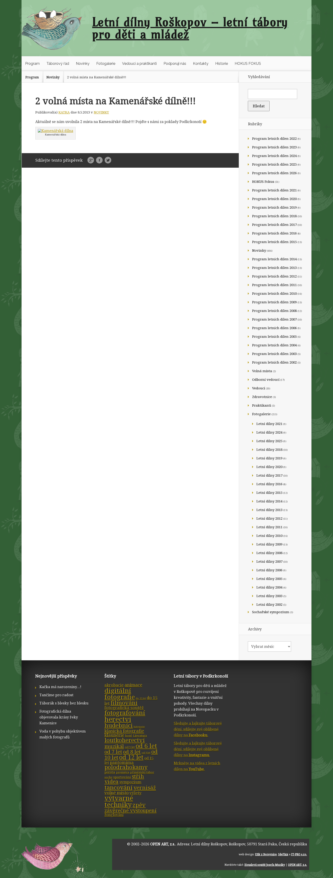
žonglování (113, 814)
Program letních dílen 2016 (274, 233)
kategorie (139, 726)
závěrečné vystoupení (130, 810)
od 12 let (131, 757)
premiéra (122, 772)
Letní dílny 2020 (269, 466)
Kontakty (200, 63)
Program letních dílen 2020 (274, 198)
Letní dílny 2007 (269, 561)
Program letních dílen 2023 (274, 147)
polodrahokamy (125, 767)
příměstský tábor (142, 772)
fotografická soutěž (124, 707)
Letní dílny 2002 (269, 604)
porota (109, 772)
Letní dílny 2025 (269, 441)
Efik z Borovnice (266, 854)
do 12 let (141, 698)
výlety (136, 793)
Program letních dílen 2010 (274, 293)
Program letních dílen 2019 (274, 207)
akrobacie (114, 685)
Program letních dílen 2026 (274, 173)
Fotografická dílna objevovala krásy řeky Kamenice (58, 717)
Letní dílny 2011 (269, 527)
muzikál (114, 746)
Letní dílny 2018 (269, 449)
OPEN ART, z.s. (162, 844)
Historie (221, 63)
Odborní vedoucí (266, 379)
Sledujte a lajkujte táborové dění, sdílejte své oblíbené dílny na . (198, 729)
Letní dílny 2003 (269, 595)
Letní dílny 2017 (269, 475)
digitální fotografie (119, 693)
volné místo (116, 793)
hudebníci (118, 725)
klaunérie (114, 735)
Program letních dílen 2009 (274, 302)
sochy (108, 777)
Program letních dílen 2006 (274, 328)
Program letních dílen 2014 (274, 259)
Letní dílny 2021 (269, 423)
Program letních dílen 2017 (274, 224)
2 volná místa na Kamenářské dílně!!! (96, 77)
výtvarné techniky (118, 801)
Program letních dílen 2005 (274, 336)
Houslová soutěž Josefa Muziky (264, 865)
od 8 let (132, 751)
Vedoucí (258, 388)
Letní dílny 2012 (269, 518)
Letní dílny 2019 (269, 458)
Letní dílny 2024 (269, 432)
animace (133, 685)
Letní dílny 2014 (269, 501)
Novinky (82, 63)
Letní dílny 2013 (269, 509)
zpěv (139, 805)
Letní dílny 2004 (269, 587)
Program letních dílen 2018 (274, 216)
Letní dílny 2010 (269, 535)
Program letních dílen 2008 (274, 310)
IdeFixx (283, 854)
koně (128, 735)
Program (32, 63)
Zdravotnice (262, 396)
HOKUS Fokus (263, 181)
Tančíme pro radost (56, 694)
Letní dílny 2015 (269, 492)
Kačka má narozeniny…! (60, 686)
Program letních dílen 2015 (274, 241)
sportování (122, 777)
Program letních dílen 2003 (274, 353)
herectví (117, 719)
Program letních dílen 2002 (274, 362)
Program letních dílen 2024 (274, 155)
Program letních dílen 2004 (274, 345)
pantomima (122, 762)
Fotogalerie (105, 63)
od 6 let (146, 746)
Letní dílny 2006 (269, 570)
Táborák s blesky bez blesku (63, 703)
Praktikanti (261, 405)
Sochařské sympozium (270, 612)
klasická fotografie (124, 731)
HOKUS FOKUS (248, 63)
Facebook (99, 160)
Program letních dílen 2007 (274, 319)
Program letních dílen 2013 (274, 267)
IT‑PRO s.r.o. (299, 854)
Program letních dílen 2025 (274, 164)
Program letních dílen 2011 (274, 284)
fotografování (124, 713)
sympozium (130, 782)
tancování (118, 787)
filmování (124, 703)
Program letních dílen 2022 (274, 138)
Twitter (107, 160)
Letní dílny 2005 (269, 578)
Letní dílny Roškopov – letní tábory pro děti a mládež (190, 28)
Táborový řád (57, 63)
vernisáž (144, 787)
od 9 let (146, 752)
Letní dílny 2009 (269, 544)
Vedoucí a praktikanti (139, 63)
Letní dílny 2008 (269, 552)
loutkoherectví (124, 740)
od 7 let (113, 751)
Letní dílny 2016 (269, 484)
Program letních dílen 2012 (274, 276)
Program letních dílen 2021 (274, 190)
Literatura (140, 735)
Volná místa (262, 371)
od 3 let (130, 747)
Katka (64, 112)
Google (90, 160)
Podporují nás (175, 63)
